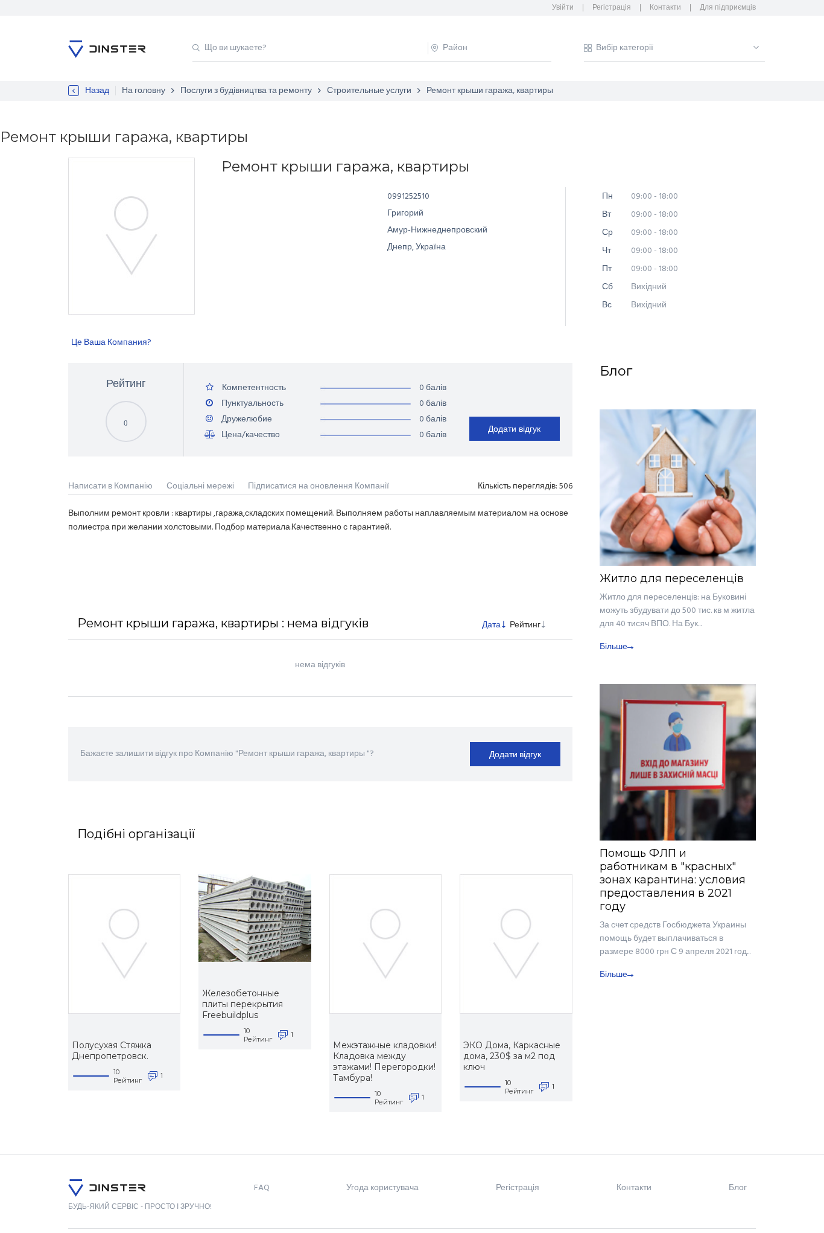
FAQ (262, 1188)
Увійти (563, 7)
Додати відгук (514, 429)
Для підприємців (728, 7)
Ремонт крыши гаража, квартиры (489, 91)
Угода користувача (382, 1188)
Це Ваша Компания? (111, 343)
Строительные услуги (369, 91)
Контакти (665, 7)
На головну (143, 91)
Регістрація (611, 7)
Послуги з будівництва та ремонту (246, 91)
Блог (738, 1188)
